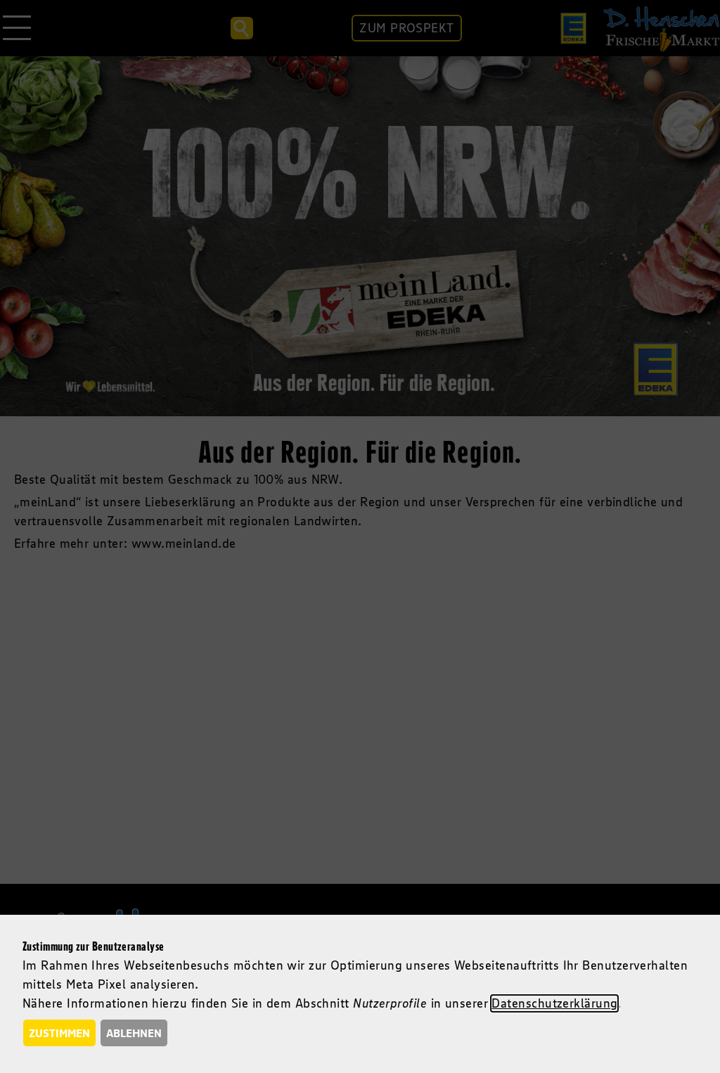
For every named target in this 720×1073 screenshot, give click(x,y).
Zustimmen (59, 1033)
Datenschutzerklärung (554, 1003)
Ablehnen (134, 1033)
